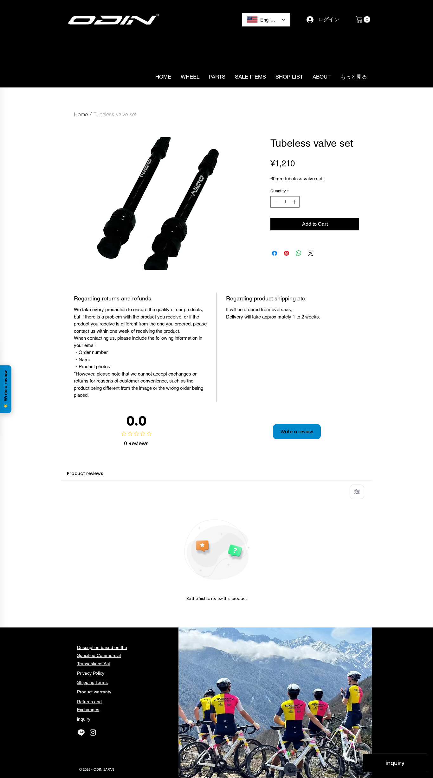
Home (81, 114)
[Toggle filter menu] (357, 492)
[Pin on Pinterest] (286, 253)
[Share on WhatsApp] (298, 253)
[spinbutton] (285, 201)
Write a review (297, 431)
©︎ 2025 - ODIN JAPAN (96, 769)
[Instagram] (93, 732)
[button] (364, 19)
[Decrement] (275, 201)
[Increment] (295, 201)
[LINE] (81, 732)
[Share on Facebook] (274, 253)
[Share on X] (310, 253)
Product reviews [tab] (85, 473)
